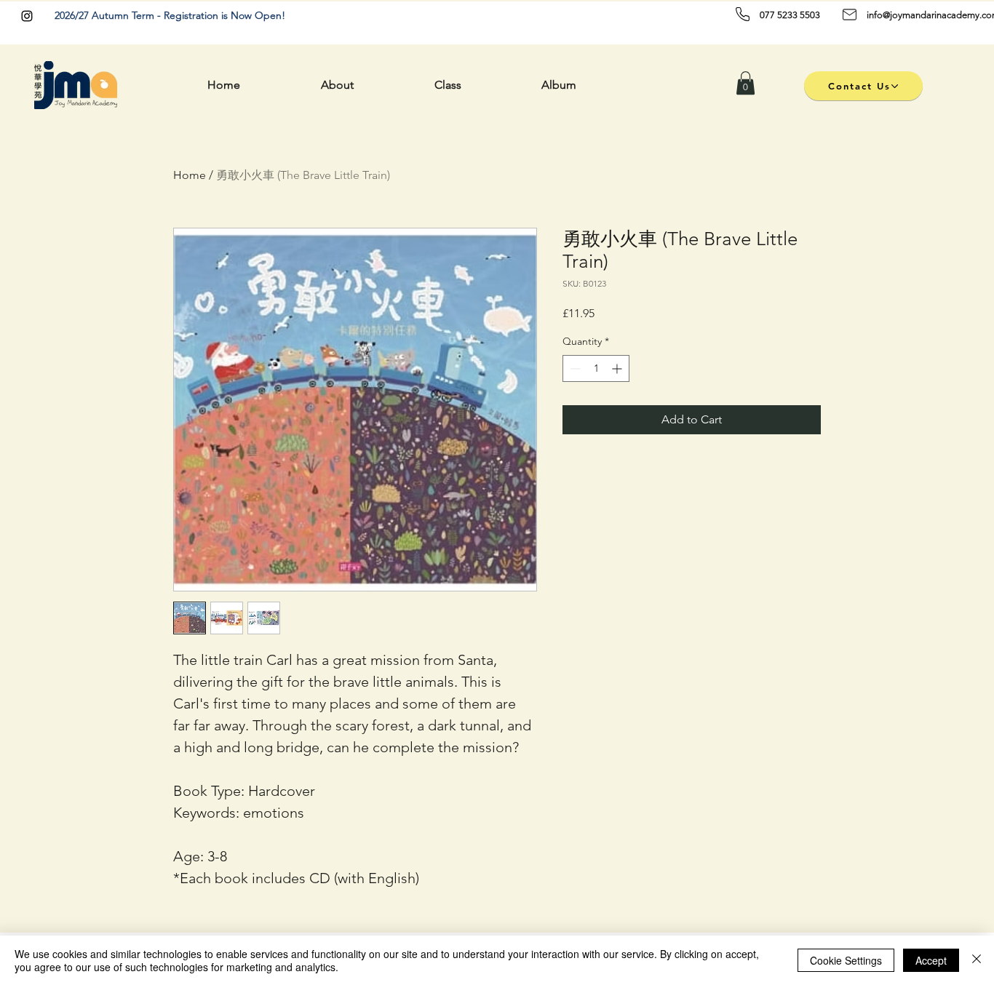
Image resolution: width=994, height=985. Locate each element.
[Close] (976, 960)
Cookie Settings (846, 960)
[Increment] (618, 368)
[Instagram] (27, 16)
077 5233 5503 (790, 14)
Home (189, 175)
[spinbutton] (596, 368)
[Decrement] (574, 368)
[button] (745, 83)
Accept (931, 960)
